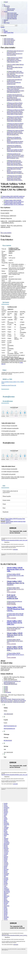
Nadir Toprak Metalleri (12, 14)
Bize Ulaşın (6, 22)
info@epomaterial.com (9, 682)
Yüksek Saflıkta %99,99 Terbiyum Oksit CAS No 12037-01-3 (15, 634)
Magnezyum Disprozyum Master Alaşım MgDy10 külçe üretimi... (15, 113)
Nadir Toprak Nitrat (12, 17)
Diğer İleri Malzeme (12, 18)
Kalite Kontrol (10, 10)
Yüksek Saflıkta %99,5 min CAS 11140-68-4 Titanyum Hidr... (15, 76)
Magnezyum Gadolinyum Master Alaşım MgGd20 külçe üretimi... (15, 150)
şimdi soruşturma (5, 670)
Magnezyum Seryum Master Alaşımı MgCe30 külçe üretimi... (15, 164)
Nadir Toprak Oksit (11, 13)
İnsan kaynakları (11, 8)
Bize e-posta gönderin (6, 232)
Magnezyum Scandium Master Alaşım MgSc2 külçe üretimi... (14, 120)
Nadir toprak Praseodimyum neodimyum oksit (14, 83)
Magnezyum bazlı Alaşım (18, 699)
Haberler (6, 20)
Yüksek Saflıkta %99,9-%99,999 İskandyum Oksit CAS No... (15, 608)
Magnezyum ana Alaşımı (7, 700)
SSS (5, 21)
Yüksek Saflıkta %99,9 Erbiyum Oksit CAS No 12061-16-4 (14, 622)
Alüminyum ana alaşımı (18, 702)
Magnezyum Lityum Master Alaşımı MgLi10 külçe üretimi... (15, 179)
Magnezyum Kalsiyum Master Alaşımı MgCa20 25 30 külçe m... (15, 172)
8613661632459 (10, 684)
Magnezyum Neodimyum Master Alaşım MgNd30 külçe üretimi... (15, 142)
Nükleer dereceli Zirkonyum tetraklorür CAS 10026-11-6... (14, 99)
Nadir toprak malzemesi (6, 702)
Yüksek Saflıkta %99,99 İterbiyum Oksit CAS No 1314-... (15, 648)
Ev (4, 4)
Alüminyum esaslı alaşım (19, 700)
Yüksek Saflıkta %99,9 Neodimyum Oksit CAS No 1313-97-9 (15, 583)
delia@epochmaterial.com (12, 681)
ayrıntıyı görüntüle (11, 578)
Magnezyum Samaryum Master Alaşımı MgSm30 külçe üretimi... (15, 127)
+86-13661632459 (8, 714)
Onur (8, 7)
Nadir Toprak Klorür (12, 15)
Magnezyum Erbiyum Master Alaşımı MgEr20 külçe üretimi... (15, 106)
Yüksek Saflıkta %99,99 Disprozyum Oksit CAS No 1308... (15, 569)
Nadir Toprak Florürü (6, 699)
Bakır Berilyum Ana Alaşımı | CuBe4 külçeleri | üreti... (14, 61)
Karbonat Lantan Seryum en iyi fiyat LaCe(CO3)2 (14, 54)
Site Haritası (4, 697)
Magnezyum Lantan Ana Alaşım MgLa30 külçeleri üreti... (15, 134)
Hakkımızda (7, 6)
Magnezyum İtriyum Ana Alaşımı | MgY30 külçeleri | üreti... (15, 157)
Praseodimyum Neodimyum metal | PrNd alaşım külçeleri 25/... (15, 91)
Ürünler (6, 11)
